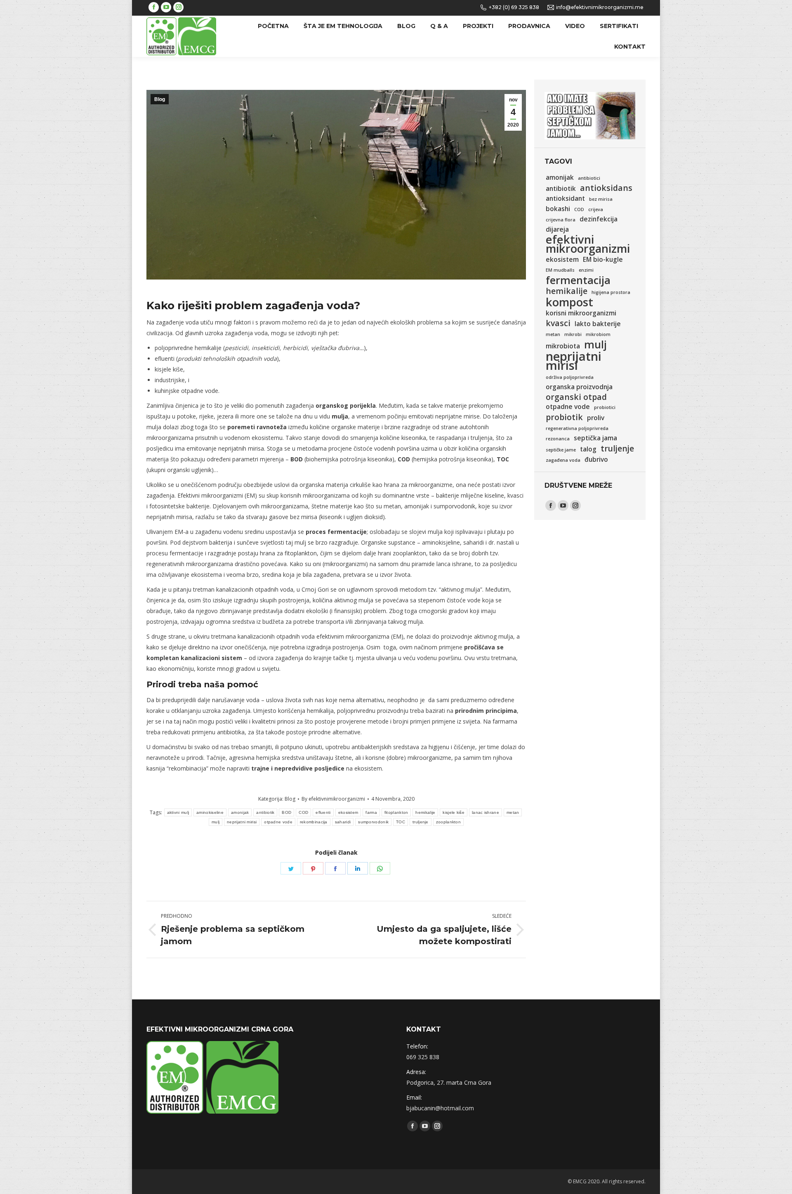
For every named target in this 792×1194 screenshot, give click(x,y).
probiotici (604, 407)
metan (513, 812)
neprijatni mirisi (242, 822)
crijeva (595, 209)
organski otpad (576, 397)
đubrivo (596, 459)
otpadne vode (278, 822)
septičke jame (561, 450)
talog (588, 449)
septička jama (595, 438)
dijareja (557, 229)
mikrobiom (598, 334)
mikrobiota (563, 346)
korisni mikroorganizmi (581, 313)
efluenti (323, 812)
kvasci (558, 323)
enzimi (586, 270)
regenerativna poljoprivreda (577, 428)
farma (371, 812)
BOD (286, 812)
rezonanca (558, 439)
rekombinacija (314, 822)
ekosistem (348, 812)
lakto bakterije (598, 324)
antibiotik (265, 812)
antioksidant (565, 198)
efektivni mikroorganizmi (588, 244)
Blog (159, 99)
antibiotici (589, 178)
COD (303, 812)
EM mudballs (560, 270)
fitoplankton (396, 812)
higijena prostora (611, 292)
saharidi (343, 822)
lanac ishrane (485, 812)
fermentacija (578, 279)
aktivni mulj (178, 812)
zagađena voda (563, 460)
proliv (595, 418)
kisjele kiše (453, 812)
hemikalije (425, 812)
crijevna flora (560, 220)
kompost (569, 302)
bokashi (558, 208)
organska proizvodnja (579, 387)
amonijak (240, 812)
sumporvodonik (373, 822)
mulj (215, 822)
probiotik (564, 417)
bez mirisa (601, 199)
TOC (400, 822)
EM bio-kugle (603, 259)
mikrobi (573, 334)
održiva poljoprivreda (570, 377)
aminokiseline (210, 812)
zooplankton (448, 822)
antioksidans (606, 188)
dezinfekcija (599, 219)
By (333, 798)
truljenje (420, 822)
